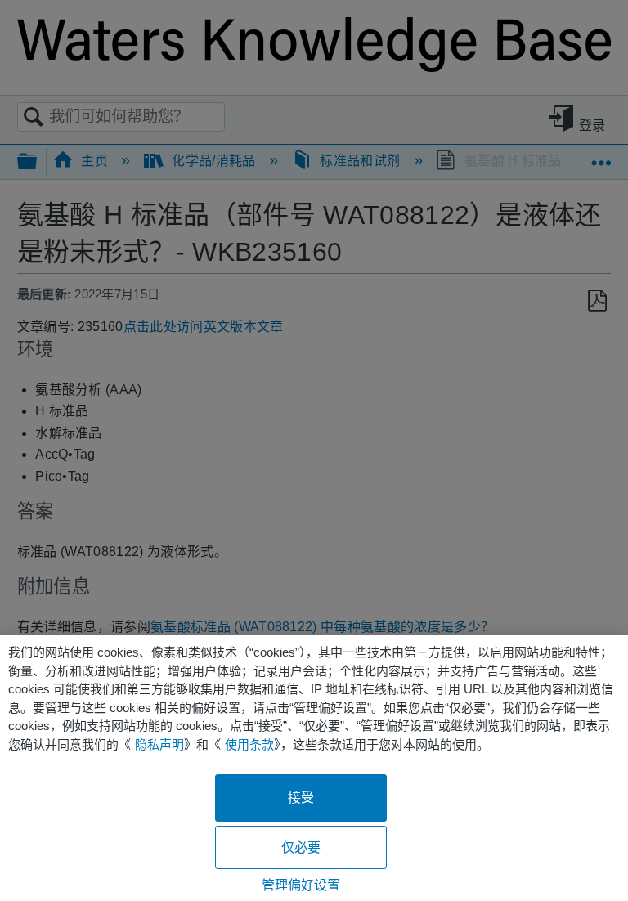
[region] (314, 768)
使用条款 (249, 744)
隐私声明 (159, 744)
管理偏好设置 (301, 885)
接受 (301, 798)
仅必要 (301, 847)
